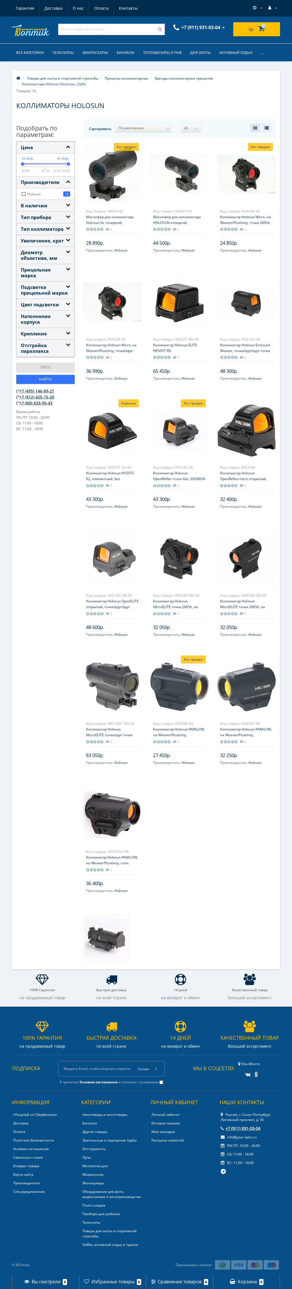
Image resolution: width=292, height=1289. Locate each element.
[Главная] (18, 78)
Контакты (128, 8)
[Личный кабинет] (272, 8)
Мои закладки (163, 1131)
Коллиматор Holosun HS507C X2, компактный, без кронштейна (110, 479)
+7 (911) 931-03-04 (243, 1128)
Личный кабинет (165, 1114)
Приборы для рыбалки (101, 1213)
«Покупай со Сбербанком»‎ (35, 1114)
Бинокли (126, 52)
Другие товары (94, 1131)
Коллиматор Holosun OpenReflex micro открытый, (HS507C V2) (243, 479)
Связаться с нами (28, 1157)
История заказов (165, 1123)
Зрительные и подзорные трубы (109, 1140)
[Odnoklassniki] (255, 1072)
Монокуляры (93, 1183)
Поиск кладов (93, 1205)
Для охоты (200, 52)
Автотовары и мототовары (104, 1114)
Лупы (86, 1157)
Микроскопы (95, 52)
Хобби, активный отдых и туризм (110, 1244)
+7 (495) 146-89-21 (36, 391)
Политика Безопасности (33, 1140)
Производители (26, 1183)
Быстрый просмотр (113, 172)
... (262, 52)
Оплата (101, 8)
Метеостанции (95, 1165)
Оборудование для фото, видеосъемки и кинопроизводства (111, 1194)
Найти (45, 379)
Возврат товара (26, 1165)
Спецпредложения (29, 1191)
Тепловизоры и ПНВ (162, 52)
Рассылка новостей (167, 1140)
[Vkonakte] (246, 1072)
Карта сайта (23, 1174)
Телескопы (63, 52)
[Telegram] (223, 1172)
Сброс (46, 367)
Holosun (120, 250)
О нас (78, 8)
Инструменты (94, 1148)
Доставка (53, 8)
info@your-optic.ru (241, 1137)
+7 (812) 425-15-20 (36, 397)
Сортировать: (100, 128)
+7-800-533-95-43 (35, 403)
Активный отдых (235, 52)
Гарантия (25, 8)
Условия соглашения (31, 1148)
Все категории (30, 52)
